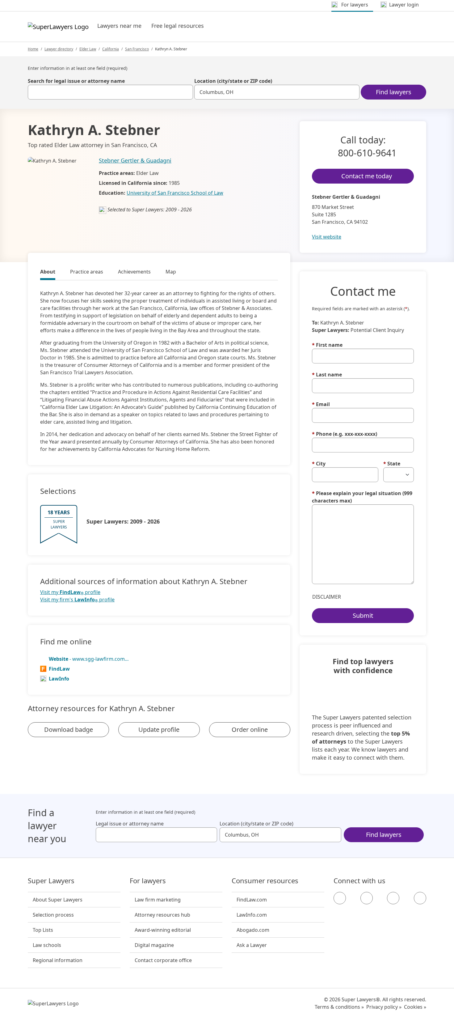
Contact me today (366, 176)
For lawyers (148, 880)
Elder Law (87, 49)
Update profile (158, 729)
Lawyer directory (58, 49)
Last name (327, 374)
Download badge (68, 729)
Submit (363, 615)
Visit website (326, 236)
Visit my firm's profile (77, 599)
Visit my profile (70, 592)
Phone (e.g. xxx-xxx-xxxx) (344, 434)
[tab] (47, 272)
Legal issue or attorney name (130, 823)
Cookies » (415, 1006)
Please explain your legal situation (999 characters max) (362, 497)
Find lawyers (393, 92)
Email (321, 404)
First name (327, 344)
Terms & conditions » (339, 1006)
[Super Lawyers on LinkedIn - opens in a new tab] (420, 898)
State (391, 463)
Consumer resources (265, 880)
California (110, 49)
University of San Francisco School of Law (175, 192)
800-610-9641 (367, 152)
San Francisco (137, 49)
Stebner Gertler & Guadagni (135, 160)
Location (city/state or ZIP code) (233, 81)
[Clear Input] (185, 92)
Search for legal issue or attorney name (76, 81)
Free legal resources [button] (177, 25)
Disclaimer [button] (326, 596)
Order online (250, 729)
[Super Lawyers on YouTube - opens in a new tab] (393, 898)
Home (33, 49)
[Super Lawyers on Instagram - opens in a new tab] (366, 898)
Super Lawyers (51, 880)
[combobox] (110, 92)
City (319, 463)
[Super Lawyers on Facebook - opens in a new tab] (340, 898)
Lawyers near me (119, 25)
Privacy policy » (383, 1006)
